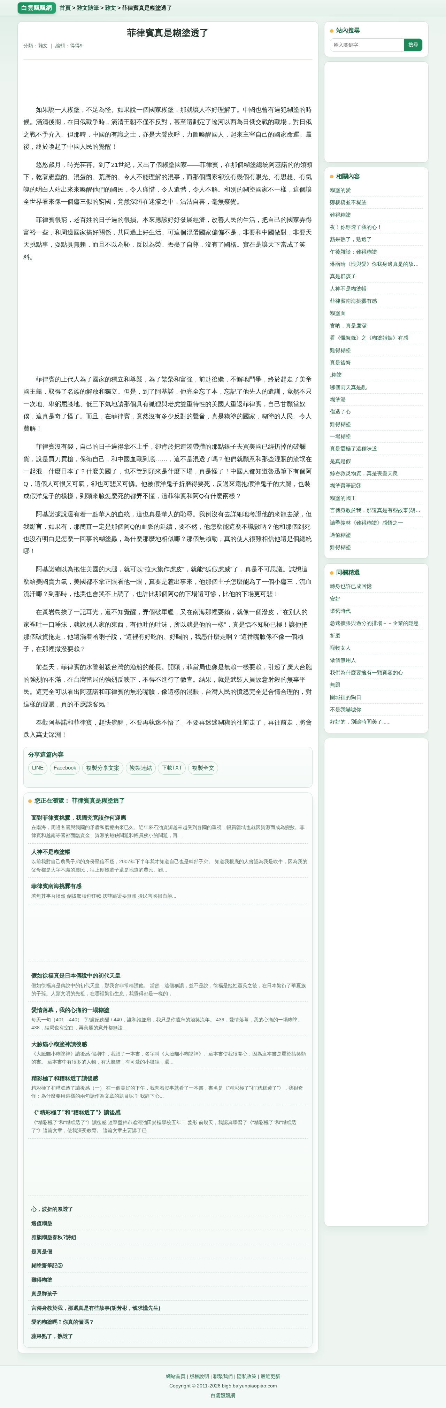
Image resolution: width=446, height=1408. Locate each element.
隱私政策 (246, 1376)
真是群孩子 (44, 1294)
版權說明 (199, 1376)
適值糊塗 (41, 1223)
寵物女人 (340, 648)
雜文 (110, 8)
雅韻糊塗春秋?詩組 (53, 1237)
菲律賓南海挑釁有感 (353, 301)
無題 (335, 685)
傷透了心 (340, 412)
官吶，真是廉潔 (348, 325)
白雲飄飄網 (223, 1395)
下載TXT (172, 768)
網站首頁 (175, 1376)
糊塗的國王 (343, 498)
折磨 (335, 636)
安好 (335, 599)
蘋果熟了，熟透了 (52, 1336)
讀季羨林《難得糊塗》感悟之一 (366, 523)
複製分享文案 (103, 768)
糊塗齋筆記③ (47, 1265)
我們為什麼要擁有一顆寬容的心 (366, 672)
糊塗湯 (338, 399)
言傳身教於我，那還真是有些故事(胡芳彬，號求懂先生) (95, 1308)
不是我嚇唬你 (345, 709)
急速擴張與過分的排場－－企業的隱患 (374, 623)
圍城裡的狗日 (345, 697)
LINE (38, 768)
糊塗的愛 (340, 190)
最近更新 (270, 1376)
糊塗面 (338, 313)
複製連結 (141, 768)
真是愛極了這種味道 (353, 448)
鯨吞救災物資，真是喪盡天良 (364, 473)
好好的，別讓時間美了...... (360, 722)
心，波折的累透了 (52, 1209)
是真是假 (41, 1251)
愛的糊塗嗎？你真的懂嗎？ (62, 1322)
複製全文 (203, 768)
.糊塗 (336, 375)
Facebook (65, 768)
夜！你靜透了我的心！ (356, 227)
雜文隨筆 (88, 8)
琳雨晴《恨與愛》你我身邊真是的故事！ (376, 264)
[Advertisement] (168, 79)
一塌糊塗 (340, 436)
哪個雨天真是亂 (348, 387)
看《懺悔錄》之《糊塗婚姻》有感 (369, 338)
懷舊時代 (340, 611)
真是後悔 (340, 362)
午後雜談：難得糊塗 (353, 252)
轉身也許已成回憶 (351, 586)
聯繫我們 (223, 1376)
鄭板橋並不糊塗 (348, 202)
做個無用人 (343, 660)
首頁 (65, 8)
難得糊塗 (41, 1280)
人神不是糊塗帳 (348, 289)
